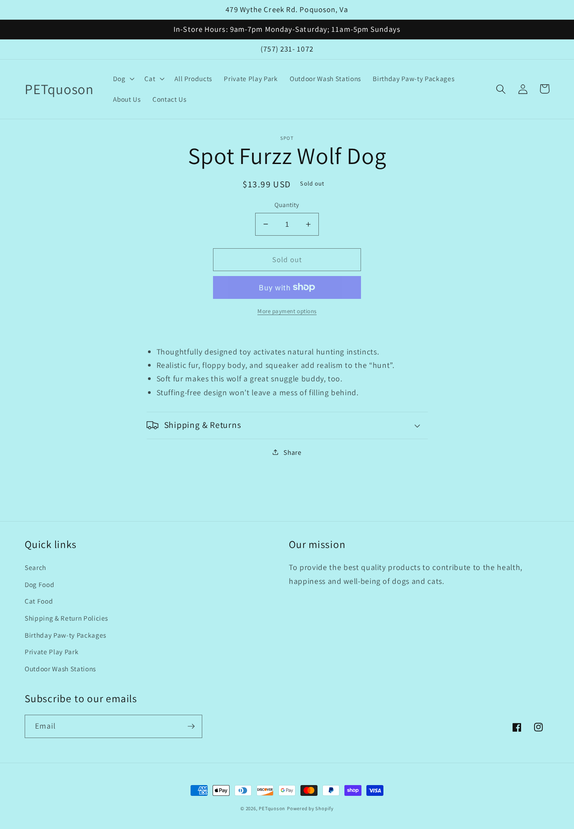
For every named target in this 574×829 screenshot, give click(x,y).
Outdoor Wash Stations (60, 668)
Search (35, 567)
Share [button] (292, 452)
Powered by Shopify (310, 808)
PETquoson (272, 808)
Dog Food (39, 584)
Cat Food (39, 600)
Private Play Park (51, 651)
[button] (123, 79)
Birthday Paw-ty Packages (65, 634)
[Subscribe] (191, 726)
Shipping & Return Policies (66, 617)
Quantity (287, 204)
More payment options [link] (287, 311)
